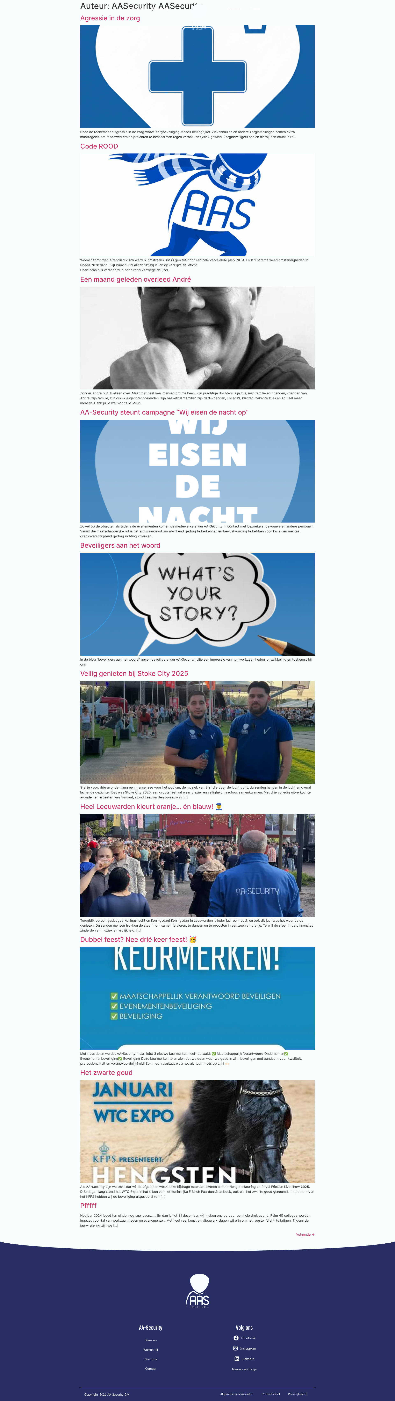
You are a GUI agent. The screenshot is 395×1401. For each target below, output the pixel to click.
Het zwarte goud (106, 1073)
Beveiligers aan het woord (120, 545)
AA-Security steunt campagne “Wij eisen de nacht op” (164, 412)
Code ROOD (99, 146)
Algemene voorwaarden (236, 1394)
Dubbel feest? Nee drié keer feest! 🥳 (138, 939)
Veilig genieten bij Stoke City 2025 (134, 673)
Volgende (305, 1234)
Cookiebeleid (271, 1394)
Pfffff (88, 1206)
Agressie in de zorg (110, 18)
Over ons (234, 8)
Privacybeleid (297, 1394)
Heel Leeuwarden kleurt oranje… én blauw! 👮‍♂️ (151, 807)
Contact (256, 8)
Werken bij (159, 8)
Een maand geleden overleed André (135, 279)
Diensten (136, 8)
